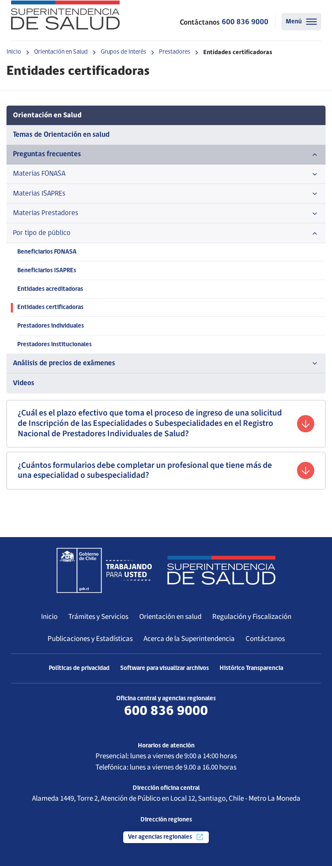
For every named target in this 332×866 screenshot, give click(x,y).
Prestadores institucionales (54, 344)
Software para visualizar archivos (164, 668)
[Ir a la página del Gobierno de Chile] (104, 570)
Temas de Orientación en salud (61, 134)
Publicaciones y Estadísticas (90, 639)
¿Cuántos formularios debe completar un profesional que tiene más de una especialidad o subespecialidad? (145, 470)
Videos (23, 383)
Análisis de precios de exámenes (64, 363)
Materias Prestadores (45, 213)
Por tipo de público (41, 233)
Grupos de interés (123, 52)
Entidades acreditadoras (50, 289)
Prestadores (174, 52)
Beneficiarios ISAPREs (46, 270)
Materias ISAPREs (39, 193)
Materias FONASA (39, 173)
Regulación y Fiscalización (251, 617)
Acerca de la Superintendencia (189, 639)
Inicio (13, 52)
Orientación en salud (170, 617)
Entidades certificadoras (50, 307)
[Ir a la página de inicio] (65, 15)
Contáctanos (265, 639)
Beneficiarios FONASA (47, 252)
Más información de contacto (166, 724)
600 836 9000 (245, 22)
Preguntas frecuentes (47, 154)
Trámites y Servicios (98, 617)
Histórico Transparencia (251, 668)
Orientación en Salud (61, 52)
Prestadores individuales (50, 326)
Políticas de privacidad (79, 668)
